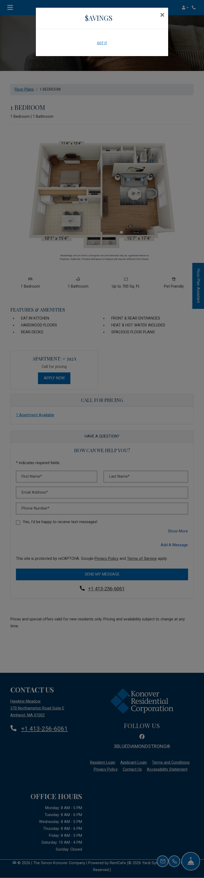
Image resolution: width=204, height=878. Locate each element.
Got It (102, 43)
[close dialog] (162, 15)
